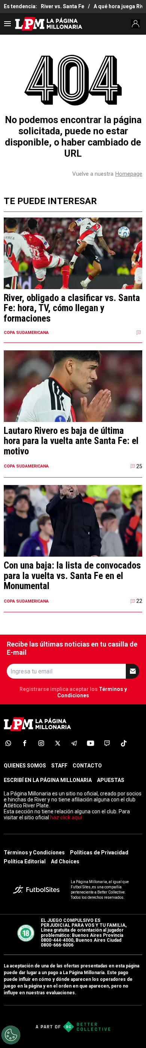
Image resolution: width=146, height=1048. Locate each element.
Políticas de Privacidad (99, 852)
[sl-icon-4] (57, 743)
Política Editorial (25, 861)
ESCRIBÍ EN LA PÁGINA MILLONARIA (48, 780)
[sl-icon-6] (90, 743)
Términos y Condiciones (34, 852)
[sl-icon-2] (24, 743)
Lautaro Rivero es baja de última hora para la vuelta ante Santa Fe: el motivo (71, 441)
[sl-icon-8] (123, 743)
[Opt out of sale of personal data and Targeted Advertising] (10, 1035)
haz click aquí (66, 817)
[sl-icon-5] (74, 743)
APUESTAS (110, 780)
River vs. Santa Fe (62, 6)
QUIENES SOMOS (25, 766)
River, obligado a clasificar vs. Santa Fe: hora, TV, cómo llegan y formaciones (72, 308)
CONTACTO (87, 766)
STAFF (59, 766)
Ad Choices (65, 861)
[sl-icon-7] (107, 743)
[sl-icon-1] (8, 743)
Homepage (128, 174)
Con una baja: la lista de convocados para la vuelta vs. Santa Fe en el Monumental (72, 575)
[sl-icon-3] (41, 743)
